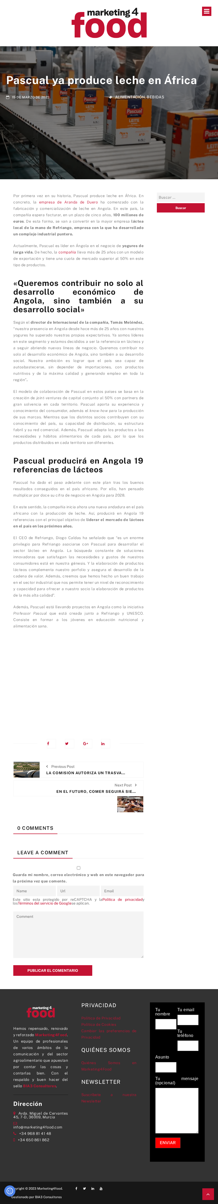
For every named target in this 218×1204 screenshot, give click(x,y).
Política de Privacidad (101, 1018)
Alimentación (130, 96)
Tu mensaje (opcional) (177, 1081)
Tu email (186, 1010)
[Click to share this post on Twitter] (69, 743)
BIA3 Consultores (39, 1086)
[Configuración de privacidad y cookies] (9, 1191)
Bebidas (155, 96)
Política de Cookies (98, 1024)
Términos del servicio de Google (45, 903)
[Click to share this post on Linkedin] (105, 743)
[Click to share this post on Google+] (87, 743)
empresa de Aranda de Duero (68, 202)
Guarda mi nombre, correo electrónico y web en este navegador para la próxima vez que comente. (78, 878)
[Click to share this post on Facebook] (51, 743)
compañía (67, 252)
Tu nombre (162, 1012)
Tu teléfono (185, 1033)
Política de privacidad (122, 899)
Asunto (162, 1057)
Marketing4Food (51, 1035)
